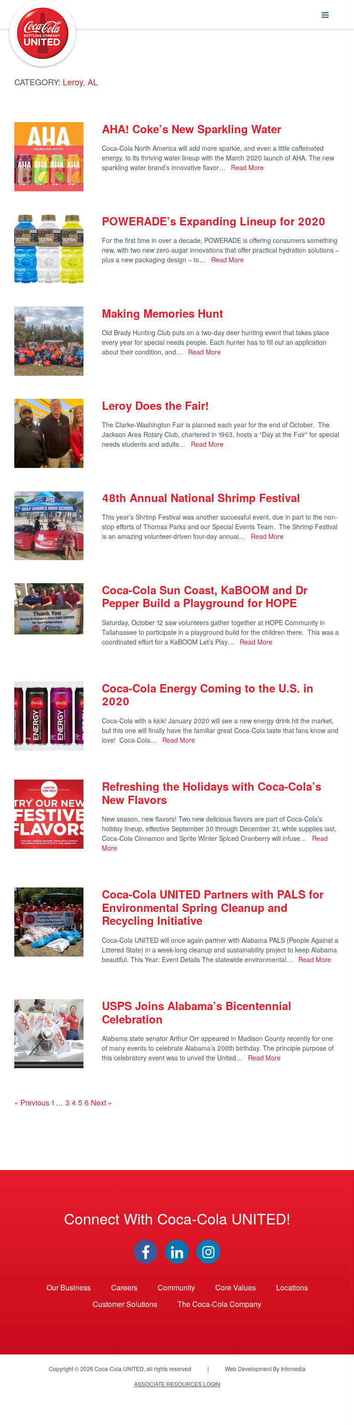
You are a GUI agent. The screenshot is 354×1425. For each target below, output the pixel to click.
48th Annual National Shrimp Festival (201, 497)
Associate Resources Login (177, 1384)
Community (176, 1287)
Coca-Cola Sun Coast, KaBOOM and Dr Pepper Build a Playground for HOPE (204, 596)
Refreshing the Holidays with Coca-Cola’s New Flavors (211, 792)
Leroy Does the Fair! (155, 405)
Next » (101, 1102)
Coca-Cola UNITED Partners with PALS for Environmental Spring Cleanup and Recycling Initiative (213, 907)
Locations (292, 1287)
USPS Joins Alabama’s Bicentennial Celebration (196, 1012)
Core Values (235, 1287)
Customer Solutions (125, 1304)
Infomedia (293, 1368)
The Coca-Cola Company (219, 1304)
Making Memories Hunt (162, 313)
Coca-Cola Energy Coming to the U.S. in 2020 (207, 694)
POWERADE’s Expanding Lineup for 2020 (213, 221)
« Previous (31, 1102)
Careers (124, 1287)
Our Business (69, 1287)
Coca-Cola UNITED (42, 33)
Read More (246, 167)
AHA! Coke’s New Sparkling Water (191, 128)
